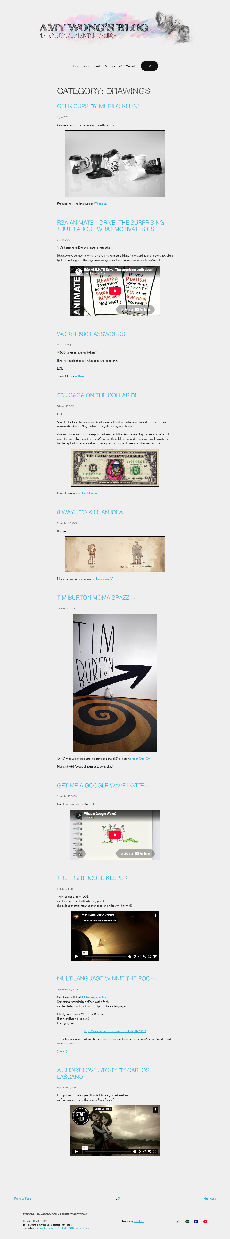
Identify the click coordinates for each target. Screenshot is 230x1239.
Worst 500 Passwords (91, 334)
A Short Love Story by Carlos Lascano (103, 1074)
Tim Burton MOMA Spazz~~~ (98, 598)
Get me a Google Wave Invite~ (102, 786)
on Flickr (79, 376)
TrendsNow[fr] (104, 579)
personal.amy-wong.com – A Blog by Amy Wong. (55, 1214)
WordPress (139, 1221)
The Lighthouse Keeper (92, 878)
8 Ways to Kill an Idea (90, 513)
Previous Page (20, 1198)
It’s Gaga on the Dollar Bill (99, 396)
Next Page (212, 1198)
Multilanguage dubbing (93, 997)
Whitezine (100, 203)
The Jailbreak (89, 493)
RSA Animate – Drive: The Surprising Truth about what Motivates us (110, 226)
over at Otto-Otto (141, 758)
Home (75, 66)
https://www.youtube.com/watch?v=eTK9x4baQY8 (115, 1031)
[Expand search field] (149, 66)
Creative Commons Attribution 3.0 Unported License (63, 1228)
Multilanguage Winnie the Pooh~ (107, 979)
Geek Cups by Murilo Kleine (99, 107)
